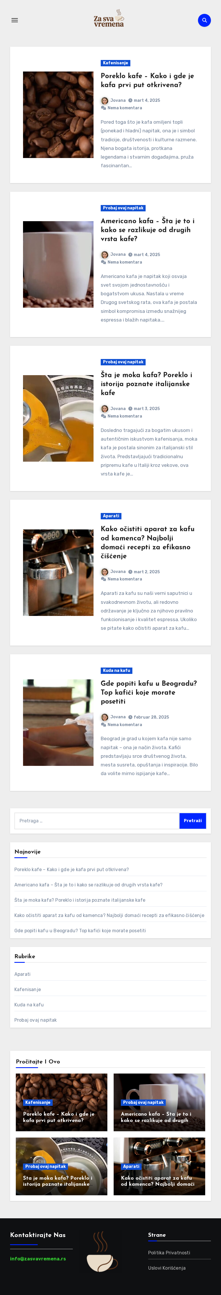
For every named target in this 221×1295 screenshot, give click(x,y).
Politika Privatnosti (169, 1252)
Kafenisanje (115, 63)
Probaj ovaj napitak (123, 208)
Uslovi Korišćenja (167, 1268)
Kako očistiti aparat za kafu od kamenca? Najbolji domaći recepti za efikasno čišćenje (109, 915)
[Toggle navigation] (14, 20)
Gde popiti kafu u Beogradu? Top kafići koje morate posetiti (149, 693)
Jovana (118, 100)
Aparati (111, 516)
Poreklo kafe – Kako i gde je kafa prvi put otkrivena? (71, 869)
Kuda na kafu (116, 670)
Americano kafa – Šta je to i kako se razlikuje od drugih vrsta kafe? (148, 230)
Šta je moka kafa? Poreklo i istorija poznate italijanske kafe (146, 384)
